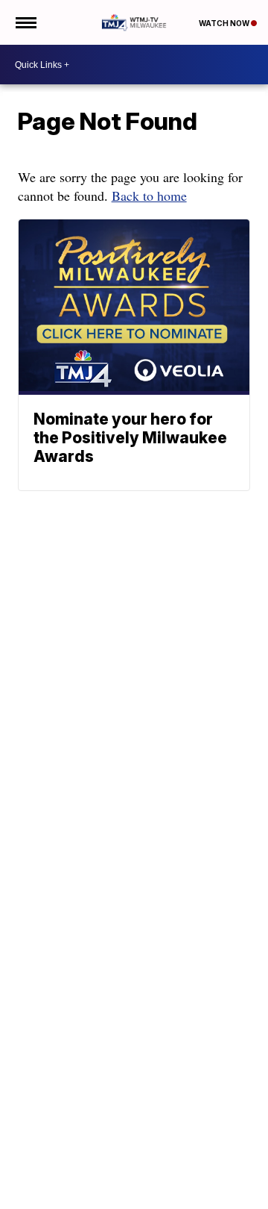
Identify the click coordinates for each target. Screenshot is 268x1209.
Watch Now (225, 23)
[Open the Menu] (25, 22)
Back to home (149, 195)
